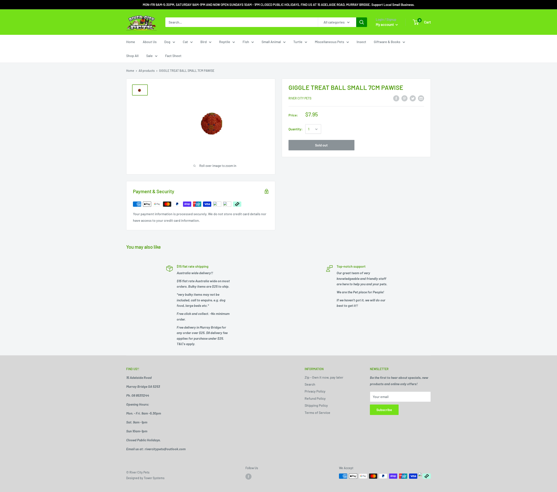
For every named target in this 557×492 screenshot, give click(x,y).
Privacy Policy (315, 391)
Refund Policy (315, 398)
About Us (150, 42)
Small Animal (271, 42)
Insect (361, 42)
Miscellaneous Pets (329, 42)
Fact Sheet (173, 56)
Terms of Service (317, 412)
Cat (185, 42)
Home (130, 42)
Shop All (132, 56)
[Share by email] (421, 98)
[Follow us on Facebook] (248, 477)
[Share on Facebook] (396, 98)
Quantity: (296, 129)
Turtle (297, 42)
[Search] (361, 22)
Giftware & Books (387, 42)
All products (147, 70)
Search (310, 384)
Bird (203, 42)
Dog (167, 42)
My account (385, 24)
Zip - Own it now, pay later (324, 377)
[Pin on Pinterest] (404, 98)
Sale (149, 56)
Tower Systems (154, 478)
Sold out (321, 145)
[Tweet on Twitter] (413, 98)
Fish (246, 42)
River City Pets (300, 98)
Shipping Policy (316, 405)
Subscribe (384, 410)
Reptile (224, 42)
